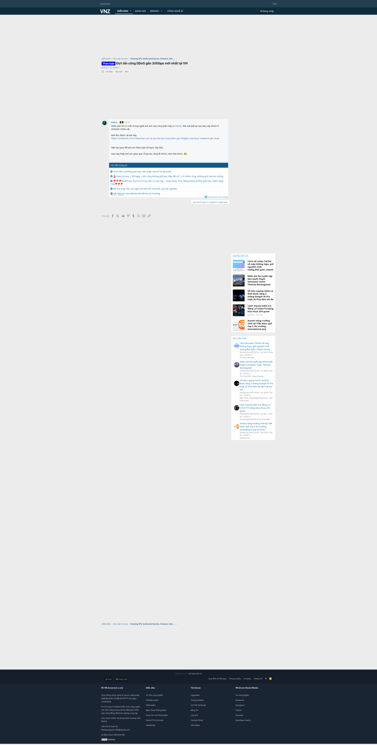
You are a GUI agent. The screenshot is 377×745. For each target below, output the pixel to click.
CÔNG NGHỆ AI (175, 10)
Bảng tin (194, 710)
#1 (115, 195)
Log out (194, 715)
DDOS (178, 125)
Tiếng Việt (122, 679)
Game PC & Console (154, 720)
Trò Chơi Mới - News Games (252, 376)
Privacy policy (235, 678)
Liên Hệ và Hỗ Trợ (195, 673)
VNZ (275, 3)
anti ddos (109, 71)
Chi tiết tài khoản (198, 705)
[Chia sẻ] (112, 195)
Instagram (240, 705)
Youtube (239, 715)
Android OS (245, 438)
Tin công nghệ (242, 695)
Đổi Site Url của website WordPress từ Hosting (136, 193)
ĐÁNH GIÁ (140, 10)
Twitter (238, 710)
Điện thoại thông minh (156, 710)
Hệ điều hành (152, 700)
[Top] (266, 678)
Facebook (239, 700)
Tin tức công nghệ (154, 695)
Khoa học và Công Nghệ (157, 715)
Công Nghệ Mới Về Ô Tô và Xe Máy (255, 419)
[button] (131, 11)
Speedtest (105, 3)
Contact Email (197, 720)
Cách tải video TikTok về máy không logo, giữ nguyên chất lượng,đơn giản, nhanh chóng (255, 346)
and (217, 197)
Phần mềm (151, 705)
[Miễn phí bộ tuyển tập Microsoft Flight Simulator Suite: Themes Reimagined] (236, 364)
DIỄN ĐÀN (122, 10)
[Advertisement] (188, 36)
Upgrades (195, 695)
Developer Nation (243, 720)
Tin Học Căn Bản (247, 357)
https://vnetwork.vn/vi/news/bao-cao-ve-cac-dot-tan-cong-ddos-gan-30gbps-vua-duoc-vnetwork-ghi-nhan (165, 138)
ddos (127, 71)
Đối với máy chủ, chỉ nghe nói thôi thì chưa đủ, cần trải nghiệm (145, 188)
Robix (106, 67)
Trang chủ (258, 678)
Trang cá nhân (197, 700)
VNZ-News (195, 725)
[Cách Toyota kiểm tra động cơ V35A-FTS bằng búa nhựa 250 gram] (236, 407)
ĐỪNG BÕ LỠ (240, 256)
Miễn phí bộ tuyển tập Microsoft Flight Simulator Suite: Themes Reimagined (256, 364)
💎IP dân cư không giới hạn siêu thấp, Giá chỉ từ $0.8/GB (142, 171)
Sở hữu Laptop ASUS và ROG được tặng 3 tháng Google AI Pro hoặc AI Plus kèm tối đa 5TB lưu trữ (256, 385)
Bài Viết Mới (239, 338)
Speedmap (150, 725)
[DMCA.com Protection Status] (108, 740)
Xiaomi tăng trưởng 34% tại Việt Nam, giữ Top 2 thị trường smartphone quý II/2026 (256, 426)
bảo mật (118, 71)
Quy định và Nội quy (217, 678)
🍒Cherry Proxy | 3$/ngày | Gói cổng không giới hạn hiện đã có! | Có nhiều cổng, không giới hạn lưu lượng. (168, 176)
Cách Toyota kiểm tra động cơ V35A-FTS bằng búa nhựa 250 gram (255, 407)
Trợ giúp (247, 678)
